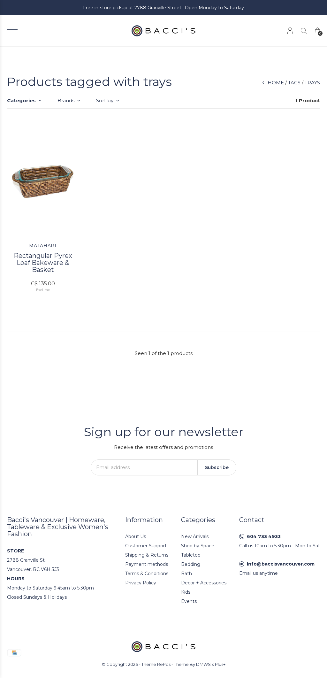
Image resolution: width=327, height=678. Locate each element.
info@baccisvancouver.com (281, 564)
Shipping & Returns (146, 555)
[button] (12, 29)
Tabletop (191, 555)
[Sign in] (290, 31)
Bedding (190, 564)
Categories (21, 100)
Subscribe (217, 467)
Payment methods (146, 564)
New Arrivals (195, 536)
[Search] (304, 31)
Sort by (104, 100)
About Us (135, 536)
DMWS (203, 664)
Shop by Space (197, 546)
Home (276, 83)
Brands (65, 100)
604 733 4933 (264, 536)
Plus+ (220, 664)
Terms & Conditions (146, 573)
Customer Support (146, 546)
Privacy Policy (140, 583)
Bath (186, 573)
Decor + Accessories (203, 583)
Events (189, 601)
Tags (294, 83)
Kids (185, 592)
